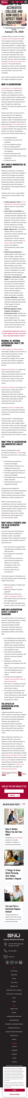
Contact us (19, 764)
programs (7, 760)
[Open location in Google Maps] (6, 945)
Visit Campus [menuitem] (14, 971)
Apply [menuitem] (17, 2)
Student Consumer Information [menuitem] (14, 1031)
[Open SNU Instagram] (12, 963)
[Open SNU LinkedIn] (20, 963)
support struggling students (13, 596)
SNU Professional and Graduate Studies (15, 28)
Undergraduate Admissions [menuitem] (14, 1016)
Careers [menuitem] (14, 1039)
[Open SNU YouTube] (16, 963)
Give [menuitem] (21, 2)
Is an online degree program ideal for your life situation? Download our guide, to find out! (14, 333)
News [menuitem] (14, 998)
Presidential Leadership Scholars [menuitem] (14, 1024)
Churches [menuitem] (14, 1062)
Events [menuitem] (14, 978)
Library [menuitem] (14, 1001)
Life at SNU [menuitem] (14, 982)
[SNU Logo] (6, 1)
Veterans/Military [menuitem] (14, 1020)
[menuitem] (25, 2)
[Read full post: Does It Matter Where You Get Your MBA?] (14, 828)
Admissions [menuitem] (14, 975)
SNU (22, 497)
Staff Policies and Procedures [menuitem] (14, 1065)
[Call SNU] (6, 951)
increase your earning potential (11, 39)
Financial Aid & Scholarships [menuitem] (14, 994)
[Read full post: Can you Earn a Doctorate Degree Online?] (14, 905)
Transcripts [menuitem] (14, 1050)
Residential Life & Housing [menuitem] (14, 990)
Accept (14, 1090)
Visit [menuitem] (13, 2)
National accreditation (8, 387)
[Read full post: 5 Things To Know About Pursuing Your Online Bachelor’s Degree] (14, 866)
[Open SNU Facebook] (7, 963)
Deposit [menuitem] (14, 1012)
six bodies (19, 453)
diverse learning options (9, 769)
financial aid (8, 587)
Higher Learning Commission (15, 755)
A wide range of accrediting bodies (12, 349)
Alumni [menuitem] (14, 1058)
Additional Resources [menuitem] (14, 1028)
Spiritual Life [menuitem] (14, 986)
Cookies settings (16, 1094)
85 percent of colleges (13, 407)
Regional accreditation (8, 369)
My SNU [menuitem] (14, 1046)
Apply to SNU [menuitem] (14, 1008)
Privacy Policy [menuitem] (14, 1035)
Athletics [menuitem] (14, 1054)
